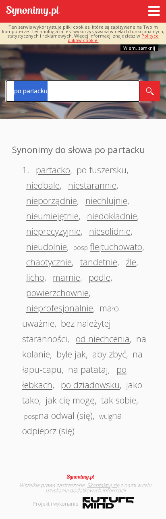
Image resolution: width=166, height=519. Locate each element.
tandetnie (98, 262)
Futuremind (108, 502)
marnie (66, 277)
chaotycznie (49, 262)
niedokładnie (112, 216)
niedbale (43, 185)
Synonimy (83, 477)
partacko (53, 170)
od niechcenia (103, 338)
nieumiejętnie (52, 216)
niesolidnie (110, 231)
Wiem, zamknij (139, 48)
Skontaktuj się (103, 485)
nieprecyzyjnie (53, 231)
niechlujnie (106, 200)
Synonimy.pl (33, 11)
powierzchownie (57, 292)
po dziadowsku (90, 384)
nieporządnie (51, 200)
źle (131, 262)
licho (35, 277)
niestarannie (92, 185)
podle (99, 277)
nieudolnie (46, 246)
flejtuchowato (116, 246)
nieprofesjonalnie (59, 308)
